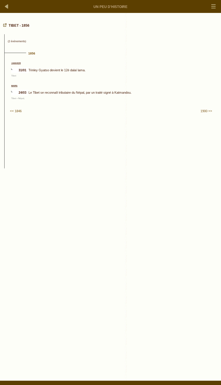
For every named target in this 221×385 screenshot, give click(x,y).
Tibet (13, 76)
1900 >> (206, 111)
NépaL (21, 98)
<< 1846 (16, 111)
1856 (31, 53)
